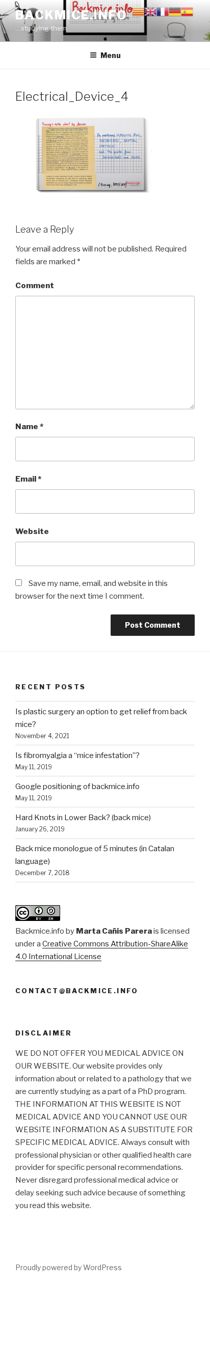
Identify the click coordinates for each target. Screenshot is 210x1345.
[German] (175, 11)
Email (28, 479)
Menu (110, 55)
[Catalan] (138, 11)
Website (32, 531)
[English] (150, 11)
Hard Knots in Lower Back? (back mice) (83, 817)
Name (29, 426)
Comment (34, 285)
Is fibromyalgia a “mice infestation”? (77, 755)
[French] (162, 11)
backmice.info (71, 15)
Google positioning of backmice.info (77, 786)
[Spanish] (187, 11)
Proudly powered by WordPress (68, 1267)
